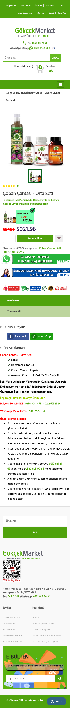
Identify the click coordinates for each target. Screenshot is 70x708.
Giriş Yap (62, 13)
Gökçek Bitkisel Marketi (23, 700)
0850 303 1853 (39, 43)
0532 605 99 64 (34, 469)
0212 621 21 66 (52, 404)
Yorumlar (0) (14, 311)
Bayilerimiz (50, 5)
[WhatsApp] (35, 259)
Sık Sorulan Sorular (13, 641)
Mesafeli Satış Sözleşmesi (45, 641)
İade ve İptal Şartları (43, 623)
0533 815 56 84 (42, 48)
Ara (54, 58)
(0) (18, 186)
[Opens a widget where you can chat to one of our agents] (56, 701)
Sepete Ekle (35, 238)
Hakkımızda (26, 5)
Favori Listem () (25, 66)
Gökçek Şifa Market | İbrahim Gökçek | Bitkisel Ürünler (33, 93)
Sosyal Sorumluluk (12, 636)
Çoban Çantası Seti (50, 248)
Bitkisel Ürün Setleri (14, 252)
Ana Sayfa (11, 100)
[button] (55, 48)
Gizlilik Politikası (11, 617)
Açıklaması (13, 300)
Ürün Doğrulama (25, 13)
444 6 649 (13, 596)
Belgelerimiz (11, 5)
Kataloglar (40, 13)
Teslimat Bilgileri (41, 629)
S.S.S (62, 5)
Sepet (51, 13)
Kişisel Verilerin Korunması (46, 636)
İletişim (38, 5)
